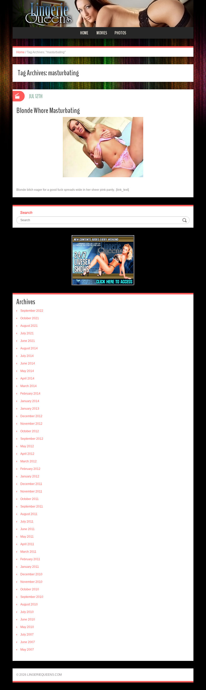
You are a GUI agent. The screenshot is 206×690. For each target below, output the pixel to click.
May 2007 (27, 649)
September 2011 (31, 506)
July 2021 (27, 333)
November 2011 (31, 491)
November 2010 (31, 582)
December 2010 (31, 574)
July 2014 (27, 356)
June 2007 (27, 642)
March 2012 (28, 461)
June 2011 (27, 529)
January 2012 (29, 476)
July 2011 (26, 521)
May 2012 (27, 446)
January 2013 (29, 408)
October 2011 (29, 499)
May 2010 (27, 627)
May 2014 (27, 371)
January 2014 (29, 401)
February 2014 (30, 393)
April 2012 (27, 454)
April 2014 (27, 378)
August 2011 (28, 514)
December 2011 (31, 484)
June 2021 (27, 341)
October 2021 (29, 318)
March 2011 (28, 551)
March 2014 (28, 386)
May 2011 (27, 536)
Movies (101, 33)
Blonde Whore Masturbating (48, 110)
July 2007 (27, 634)
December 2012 (31, 416)
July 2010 (27, 612)
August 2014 (29, 348)
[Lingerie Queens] (103, 13)
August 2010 (29, 604)
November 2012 (31, 423)
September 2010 (31, 597)
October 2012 (29, 431)
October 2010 (29, 589)
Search (26, 212)
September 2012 (31, 439)
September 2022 (31, 310)
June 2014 (27, 363)
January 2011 (29, 567)
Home (84, 33)
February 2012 (30, 469)
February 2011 (30, 559)
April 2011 (27, 544)
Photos (120, 33)
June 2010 (27, 619)
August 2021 (29, 326)
